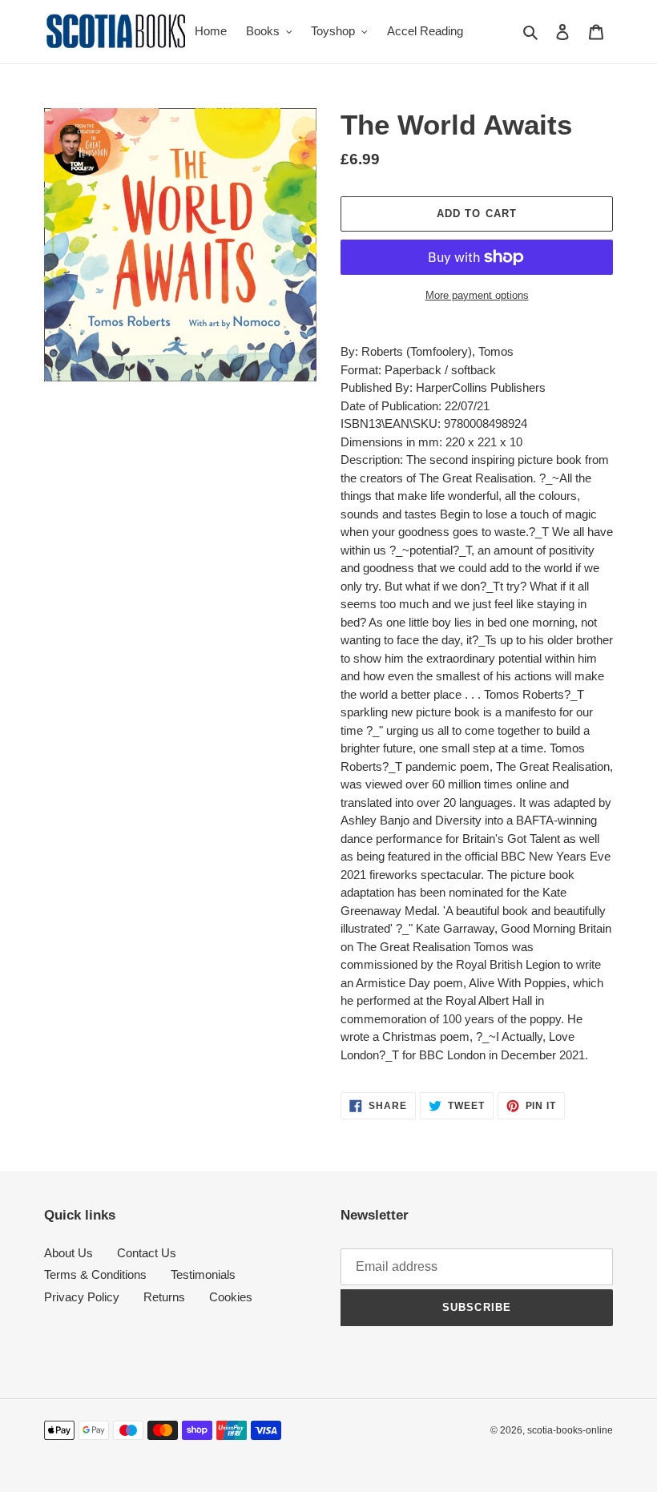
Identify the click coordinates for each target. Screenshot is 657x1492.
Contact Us (146, 1253)
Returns (164, 1297)
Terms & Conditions (95, 1274)
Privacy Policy (81, 1297)
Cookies (230, 1297)
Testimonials (203, 1274)
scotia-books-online (570, 1430)
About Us (68, 1253)
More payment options (477, 295)
